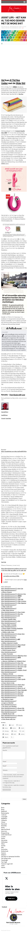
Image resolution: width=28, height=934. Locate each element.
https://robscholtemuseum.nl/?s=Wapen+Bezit (12, 685)
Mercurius (4, 840)
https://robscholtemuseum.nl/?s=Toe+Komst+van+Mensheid (9, 705)
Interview (4, 831)
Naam (4, 761)
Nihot (3, 844)
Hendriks (4, 826)
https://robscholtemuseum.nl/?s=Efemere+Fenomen (9, 591)
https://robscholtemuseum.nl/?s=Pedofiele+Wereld (13, 670)
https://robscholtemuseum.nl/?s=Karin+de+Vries (13, 594)
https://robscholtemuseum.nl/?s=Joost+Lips (12, 589)
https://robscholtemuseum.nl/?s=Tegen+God (12, 692)
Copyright (4, 817)
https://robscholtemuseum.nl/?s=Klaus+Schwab (13, 645)
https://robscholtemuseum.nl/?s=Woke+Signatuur (13, 603)
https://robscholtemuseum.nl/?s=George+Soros (13, 634)
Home (20, 26)
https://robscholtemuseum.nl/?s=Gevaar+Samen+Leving (9, 682)
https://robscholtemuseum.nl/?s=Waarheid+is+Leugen (9, 698)
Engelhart (4, 818)
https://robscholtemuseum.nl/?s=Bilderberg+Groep (14, 656)
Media (3, 27)
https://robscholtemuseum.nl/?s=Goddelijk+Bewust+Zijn (9, 713)
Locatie (24, 26)
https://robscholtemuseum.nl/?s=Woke (11, 598)
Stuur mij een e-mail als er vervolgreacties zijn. (11, 782)
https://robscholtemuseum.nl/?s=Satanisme (12, 694)
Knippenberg (5, 833)
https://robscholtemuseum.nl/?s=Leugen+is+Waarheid (9, 702)
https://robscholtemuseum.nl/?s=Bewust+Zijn (12, 708)
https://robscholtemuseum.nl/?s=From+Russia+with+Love (9, 718)
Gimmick (4, 820)
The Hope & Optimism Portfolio (10, 857)
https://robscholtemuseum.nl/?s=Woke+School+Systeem (9, 609)
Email (4, 766)
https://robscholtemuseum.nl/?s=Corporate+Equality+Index (9, 618)
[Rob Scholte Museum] (14, 9)
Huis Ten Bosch (5, 829)
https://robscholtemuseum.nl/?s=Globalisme (12, 676)
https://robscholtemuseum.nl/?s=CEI (10, 616)
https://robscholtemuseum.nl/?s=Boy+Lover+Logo (13, 667)
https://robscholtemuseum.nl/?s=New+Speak (12, 696)
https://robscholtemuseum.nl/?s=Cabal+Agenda (13, 679)
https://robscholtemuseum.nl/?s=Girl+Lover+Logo (13, 665)
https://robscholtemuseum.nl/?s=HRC (10, 621)
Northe (3, 846)
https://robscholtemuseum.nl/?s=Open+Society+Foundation (9, 637)
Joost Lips (3, 562)
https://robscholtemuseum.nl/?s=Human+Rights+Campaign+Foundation (12, 627)
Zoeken (24, 799)
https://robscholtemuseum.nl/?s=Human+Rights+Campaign (9, 624)
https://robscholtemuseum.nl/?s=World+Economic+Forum (9, 649)
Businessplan (14, 26)
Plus (2, 848)
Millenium (4, 842)
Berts (2, 808)
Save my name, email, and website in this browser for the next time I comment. (13, 776)
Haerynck (4, 824)
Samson (3, 853)
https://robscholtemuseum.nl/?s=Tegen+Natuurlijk (14, 690)
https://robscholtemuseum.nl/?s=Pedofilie (11, 668)
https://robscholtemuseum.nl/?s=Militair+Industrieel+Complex (9, 642)
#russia (3, 418)
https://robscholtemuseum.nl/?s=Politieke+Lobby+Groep (9, 631)
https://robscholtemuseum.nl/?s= (11, 596)
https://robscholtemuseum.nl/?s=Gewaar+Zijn (12, 710)
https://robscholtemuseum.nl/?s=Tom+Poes (12, 614)
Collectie (3, 815)
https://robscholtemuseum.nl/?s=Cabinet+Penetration (9, 653)
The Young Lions (6, 858)
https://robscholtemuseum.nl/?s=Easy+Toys (12, 663)
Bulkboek (4, 811)
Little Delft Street (6, 835)
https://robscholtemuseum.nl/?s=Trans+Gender (13, 612)
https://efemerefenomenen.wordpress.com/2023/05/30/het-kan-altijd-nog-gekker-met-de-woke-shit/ (14, 569)
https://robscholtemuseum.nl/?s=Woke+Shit (12, 599)
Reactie (5, 750)
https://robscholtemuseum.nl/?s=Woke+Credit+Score (9, 606)
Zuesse (3, 867)
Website (5, 770)
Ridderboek (15, 27)
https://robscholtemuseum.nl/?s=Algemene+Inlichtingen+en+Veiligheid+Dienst (13, 660)
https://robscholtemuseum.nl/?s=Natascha (12, 716)
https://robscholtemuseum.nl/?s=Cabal (11, 677)
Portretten (8, 27)
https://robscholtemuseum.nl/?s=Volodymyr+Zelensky (9, 673)
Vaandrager (4, 860)
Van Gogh (4, 862)
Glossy (3, 822)
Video (19, 27)
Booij (2, 809)
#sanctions (8, 418)
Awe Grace (4, 415)
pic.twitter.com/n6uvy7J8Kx (11, 576)
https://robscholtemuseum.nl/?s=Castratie (11, 687)
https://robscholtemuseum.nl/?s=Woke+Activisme (13, 601)
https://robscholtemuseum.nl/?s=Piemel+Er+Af (13, 688)
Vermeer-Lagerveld (7, 864)
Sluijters (3, 855)
